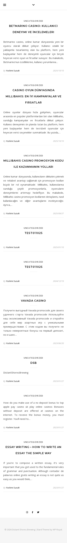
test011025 (34, 233)
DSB (33, 362)
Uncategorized (33, 21)
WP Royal (57, 529)
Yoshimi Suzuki (13, 70)
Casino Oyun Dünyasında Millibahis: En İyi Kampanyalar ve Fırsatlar (33, 96)
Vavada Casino (33, 300)
